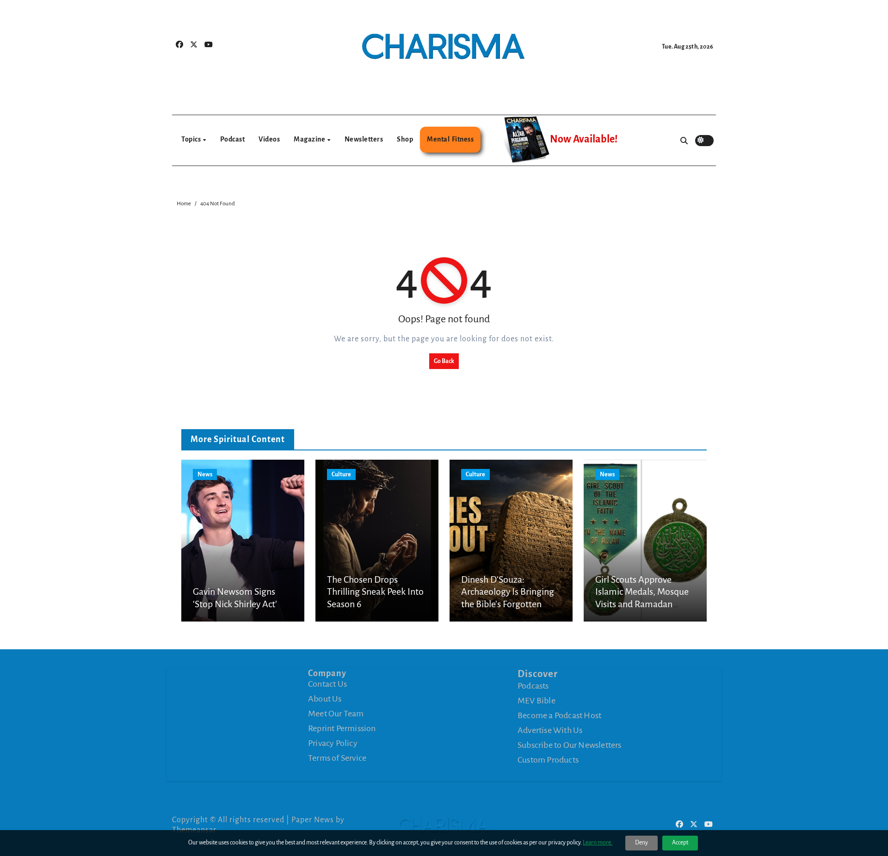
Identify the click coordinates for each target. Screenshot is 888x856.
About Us (325, 698)
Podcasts (533, 685)
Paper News (312, 820)
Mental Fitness (450, 139)
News (204, 474)
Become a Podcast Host (559, 715)
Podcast (232, 139)
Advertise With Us (550, 730)
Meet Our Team (336, 713)
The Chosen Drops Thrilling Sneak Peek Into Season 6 (375, 591)
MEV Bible (536, 700)
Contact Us (327, 684)
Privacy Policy (333, 743)
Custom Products (548, 759)
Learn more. (597, 842)
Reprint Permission (342, 728)
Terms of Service (337, 758)
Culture (341, 474)
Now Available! (583, 139)
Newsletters (364, 139)
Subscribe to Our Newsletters (570, 745)
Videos (269, 139)
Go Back (444, 361)
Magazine (310, 139)
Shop (405, 139)
